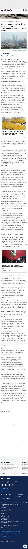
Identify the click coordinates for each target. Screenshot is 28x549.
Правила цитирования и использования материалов (11, 531)
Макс (4, 55)
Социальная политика (5, 536)
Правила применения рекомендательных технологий (11, 534)
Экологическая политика (6, 537)
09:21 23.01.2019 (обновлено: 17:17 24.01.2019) (11, 21)
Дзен (9, 55)
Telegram (16, 55)
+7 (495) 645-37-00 (6, 494)
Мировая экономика (6, 411)
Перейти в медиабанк (22, 50)
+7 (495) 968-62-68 (19, 495)
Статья (14, 17)
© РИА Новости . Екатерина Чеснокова (9, 50)
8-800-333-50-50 (5, 499)
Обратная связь (5, 490)
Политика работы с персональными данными (10, 533)
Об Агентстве (4, 488)
